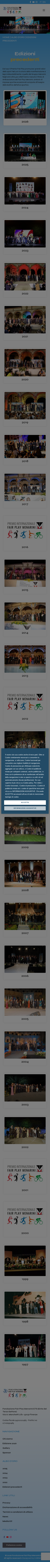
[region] (25, 781)
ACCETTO (25, 802)
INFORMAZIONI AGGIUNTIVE (25, 808)
